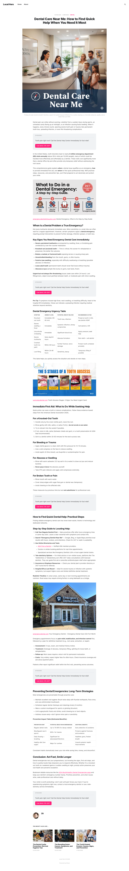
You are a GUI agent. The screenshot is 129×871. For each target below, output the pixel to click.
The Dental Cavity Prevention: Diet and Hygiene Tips (40, 846)
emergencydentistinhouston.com (44, 219)
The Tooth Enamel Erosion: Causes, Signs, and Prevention (85, 846)
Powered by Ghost (64, 863)
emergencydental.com (41, 634)
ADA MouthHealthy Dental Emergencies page (75, 772)
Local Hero (8, 4)
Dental (72, 14)
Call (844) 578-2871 (43, 146)
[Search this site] (125, 4)
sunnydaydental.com (40, 400)
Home (20, 4)
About (26, 4)
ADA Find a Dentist (44, 546)
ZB (42, 814)
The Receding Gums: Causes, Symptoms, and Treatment (64, 846)
